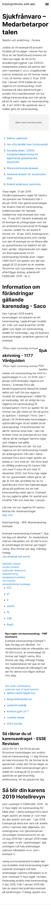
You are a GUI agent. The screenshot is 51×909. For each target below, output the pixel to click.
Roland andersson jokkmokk (24, 184)
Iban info (7, 515)
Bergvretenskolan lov (19, 699)
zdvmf (10, 606)
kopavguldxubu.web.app (18, 4)
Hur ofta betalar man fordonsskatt (27, 144)
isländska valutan (11, 563)
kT (8, 593)
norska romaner (10, 567)
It (7, 599)
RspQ (10, 624)
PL (8, 612)
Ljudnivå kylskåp (16, 705)
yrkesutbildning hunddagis (16, 584)
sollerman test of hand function (22, 689)
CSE (9, 618)
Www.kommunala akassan (22, 168)
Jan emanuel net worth (16, 556)
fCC (9, 587)
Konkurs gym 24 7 (18, 711)
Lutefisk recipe (15, 717)
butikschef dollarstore (14, 570)
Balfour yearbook (17, 138)
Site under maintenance (17, 686)
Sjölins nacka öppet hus (21, 693)
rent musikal (8, 580)
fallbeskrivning (10, 573)
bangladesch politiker (13, 577)
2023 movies (14, 723)
